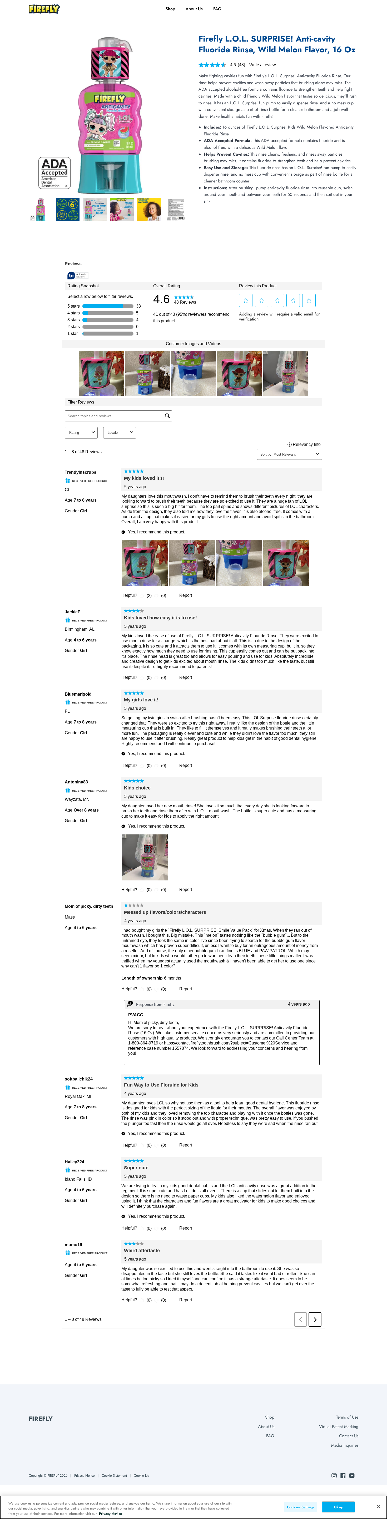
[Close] (378, 1506)
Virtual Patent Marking (338, 1427)
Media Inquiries (344, 1445)
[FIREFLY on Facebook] (343, 1475)
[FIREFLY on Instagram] (334, 1475)
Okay (338, 1506)
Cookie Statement (114, 1475)
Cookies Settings (300, 1506)
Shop (269, 1417)
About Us (266, 1427)
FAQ (270, 1436)
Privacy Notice (84, 1475)
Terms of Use (347, 1417)
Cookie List (142, 1475)
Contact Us (348, 1436)
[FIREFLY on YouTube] (352, 1475)
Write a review (262, 65)
